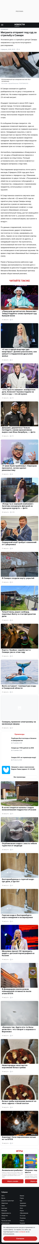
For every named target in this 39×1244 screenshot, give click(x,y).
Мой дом (4, 1210)
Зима (3, 1205)
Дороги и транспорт (7, 1200)
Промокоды (19, 734)
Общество (4, 1215)
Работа (22, 1220)
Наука (22, 1210)
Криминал (4, 29)
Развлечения (5, 1223)
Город (22, 1198)
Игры (19, 1151)
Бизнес (22, 1195)
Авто (2, 1195)
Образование (24, 1213)
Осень (3, 1218)
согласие (22, 1232)
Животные (4, 1203)
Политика (23, 1218)
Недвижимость (6, 1213)
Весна (3, 1198)
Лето (21, 1208)
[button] (19, 741)
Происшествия (6, 1220)
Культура (4, 1208)
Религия (22, 1223)
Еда (21, 1200)
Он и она (22, 1215)
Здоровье (23, 1203)
